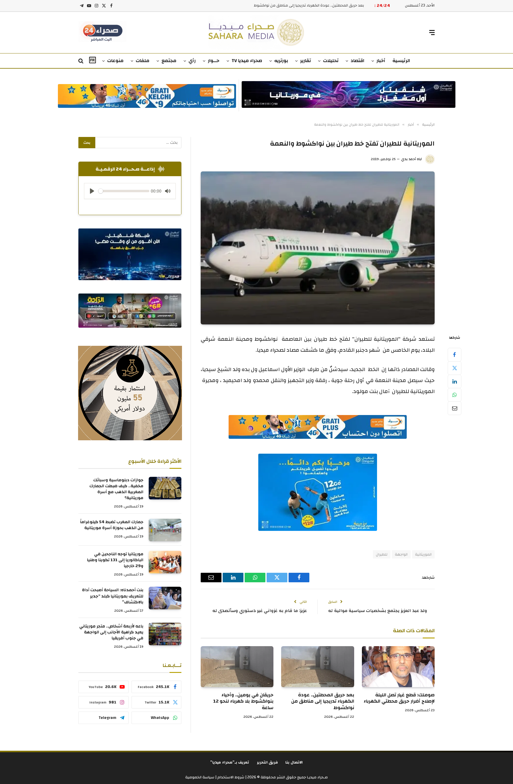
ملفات (142, 60)
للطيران (381, 554)
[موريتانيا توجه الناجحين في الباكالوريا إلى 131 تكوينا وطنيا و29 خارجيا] (165, 562)
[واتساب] (454, 395)
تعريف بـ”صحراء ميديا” (229, 762)
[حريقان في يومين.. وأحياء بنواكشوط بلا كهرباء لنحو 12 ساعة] (237, 666)
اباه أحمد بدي (411, 159)
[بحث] (81, 61)
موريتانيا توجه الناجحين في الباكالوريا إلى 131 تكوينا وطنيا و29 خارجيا (115, 560)
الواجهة (401, 554)
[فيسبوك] (454, 355)
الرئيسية (401, 60)
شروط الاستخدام (230, 777)
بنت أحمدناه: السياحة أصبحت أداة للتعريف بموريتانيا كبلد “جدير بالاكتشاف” (112, 596)
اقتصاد (357, 60)
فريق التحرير (267, 762)
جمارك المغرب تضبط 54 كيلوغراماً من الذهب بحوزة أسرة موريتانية (111, 525)
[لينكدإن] (454, 381)
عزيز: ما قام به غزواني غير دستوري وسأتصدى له (259, 611)
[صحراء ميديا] (256, 32)
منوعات (115, 60)
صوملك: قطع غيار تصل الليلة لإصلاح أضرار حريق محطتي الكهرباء (399, 698)
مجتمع (169, 60)
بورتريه (281, 60)
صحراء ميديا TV (247, 60)
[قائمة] (432, 32)
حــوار (213, 60)
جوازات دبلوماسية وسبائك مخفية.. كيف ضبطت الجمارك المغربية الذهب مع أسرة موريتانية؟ (116, 489)
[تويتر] (454, 368)
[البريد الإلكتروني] (454, 408)
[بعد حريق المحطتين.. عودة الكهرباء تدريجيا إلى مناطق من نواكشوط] (317, 666)
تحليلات (330, 60)
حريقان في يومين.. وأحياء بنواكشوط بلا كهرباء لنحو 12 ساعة (243, 701)
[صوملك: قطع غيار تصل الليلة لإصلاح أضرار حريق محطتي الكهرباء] (398, 666)
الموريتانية (423, 554)
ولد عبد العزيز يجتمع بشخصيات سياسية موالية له (377, 611)
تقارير (305, 60)
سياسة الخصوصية (199, 777)
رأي (192, 60)
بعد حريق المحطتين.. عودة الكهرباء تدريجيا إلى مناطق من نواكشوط (309, 5)
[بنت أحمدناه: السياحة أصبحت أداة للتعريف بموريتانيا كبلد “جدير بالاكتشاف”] (165, 598)
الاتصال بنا (294, 762)
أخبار (380, 60)
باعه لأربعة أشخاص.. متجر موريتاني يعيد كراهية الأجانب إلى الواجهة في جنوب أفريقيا (111, 632)
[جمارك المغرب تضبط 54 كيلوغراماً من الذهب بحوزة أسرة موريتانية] (165, 530)
